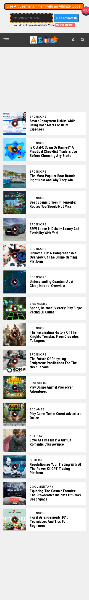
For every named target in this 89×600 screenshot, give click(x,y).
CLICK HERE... (65, 25)
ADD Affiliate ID (66, 18)
